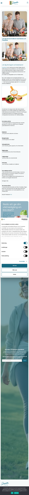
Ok (12, 492)
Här (20, 82)
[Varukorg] (27, 2)
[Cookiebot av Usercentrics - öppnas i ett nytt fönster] (21, 219)
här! (11, 194)
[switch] (25, 247)
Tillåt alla (14, 265)
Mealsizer (4, 67)
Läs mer (16, 492)
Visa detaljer (22, 261)
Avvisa (14, 274)
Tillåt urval (14, 270)
